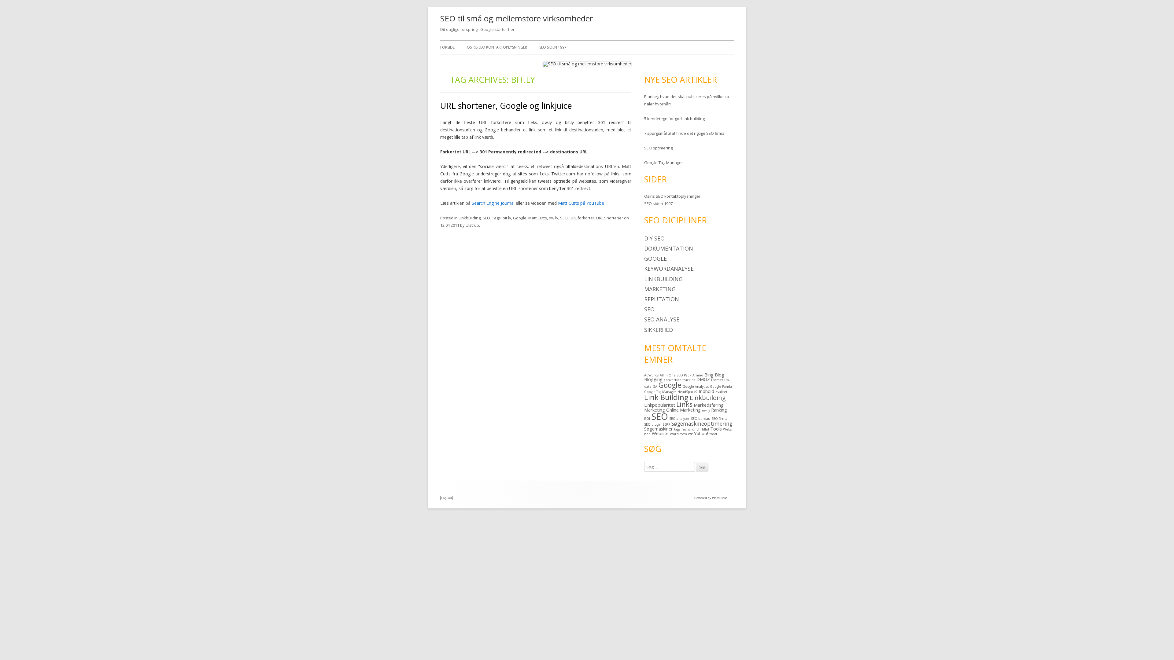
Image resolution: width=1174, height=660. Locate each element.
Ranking (719, 410)
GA (655, 386)
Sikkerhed (658, 329)
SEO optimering (658, 148)
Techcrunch (690, 429)
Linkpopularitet (659, 405)
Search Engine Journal (493, 203)
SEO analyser (679, 418)
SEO (486, 218)
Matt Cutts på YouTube (581, 203)
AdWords (651, 375)
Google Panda (721, 386)
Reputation (661, 299)
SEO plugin (652, 424)
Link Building (666, 397)
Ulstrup (472, 225)
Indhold (706, 391)
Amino (697, 375)
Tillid (705, 429)
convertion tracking (679, 380)
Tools (716, 429)
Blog (719, 375)
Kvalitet (721, 392)
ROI (647, 418)
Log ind (446, 498)
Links (684, 404)
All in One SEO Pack (675, 375)
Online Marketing (683, 410)
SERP (666, 424)
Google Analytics (696, 386)
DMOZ (703, 379)
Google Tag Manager (663, 162)
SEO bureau (700, 418)
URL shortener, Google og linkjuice (506, 105)
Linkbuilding (470, 218)
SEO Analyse (661, 319)
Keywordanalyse (669, 268)
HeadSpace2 (687, 392)
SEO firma (719, 418)
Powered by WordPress (710, 498)
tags (677, 429)
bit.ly (507, 218)
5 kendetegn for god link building (674, 118)
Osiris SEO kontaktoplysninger (497, 47)
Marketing (660, 289)
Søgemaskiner (658, 429)
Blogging (653, 379)
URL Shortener (609, 218)
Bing (709, 375)
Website (660, 433)
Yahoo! (701, 433)
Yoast (713, 434)
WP (690, 434)
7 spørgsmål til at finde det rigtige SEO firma (684, 133)
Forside (447, 47)
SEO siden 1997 (553, 47)
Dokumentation (668, 248)
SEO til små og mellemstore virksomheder (516, 18)
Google (519, 218)
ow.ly (553, 218)
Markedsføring (709, 405)
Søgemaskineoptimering (702, 423)
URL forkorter (582, 218)
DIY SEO (654, 238)
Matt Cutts (537, 218)
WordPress (678, 434)
